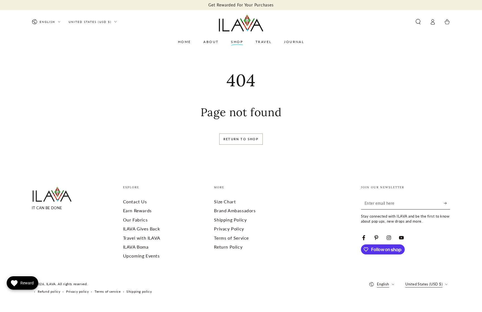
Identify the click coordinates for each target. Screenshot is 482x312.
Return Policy (228, 246)
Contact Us (135, 201)
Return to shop (241, 139)
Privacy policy (77, 291)
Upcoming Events (141, 255)
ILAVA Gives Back (141, 228)
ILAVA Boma (136, 246)
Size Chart (225, 201)
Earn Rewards (137, 210)
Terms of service (108, 291)
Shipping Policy (230, 219)
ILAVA (51, 284)
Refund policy (49, 291)
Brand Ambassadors (235, 210)
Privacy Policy (229, 228)
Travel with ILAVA (141, 237)
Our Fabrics (135, 219)
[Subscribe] (447, 203)
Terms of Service (231, 237)
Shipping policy (139, 291)
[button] (418, 22)
